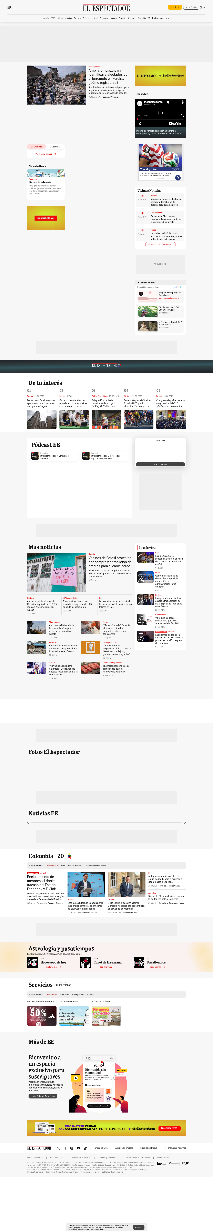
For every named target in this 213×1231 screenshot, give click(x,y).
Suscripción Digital (148, 1148)
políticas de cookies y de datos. (92, 1229)
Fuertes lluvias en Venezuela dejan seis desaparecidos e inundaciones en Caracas (63, 648)
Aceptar (138, 1227)
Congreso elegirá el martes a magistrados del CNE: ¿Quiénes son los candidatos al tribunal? (171, 403)
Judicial (52, 663)
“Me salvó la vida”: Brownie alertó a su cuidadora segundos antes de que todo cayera (166, 236)
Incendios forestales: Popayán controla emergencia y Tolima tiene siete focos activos (159, 132)
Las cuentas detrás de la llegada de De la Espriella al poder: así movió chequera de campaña (169, 639)
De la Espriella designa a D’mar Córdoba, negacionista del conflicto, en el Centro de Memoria (126, 905)
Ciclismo (30, 598)
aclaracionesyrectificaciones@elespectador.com (114, 1167)
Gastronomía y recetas (112, 662)
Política (158, 572)
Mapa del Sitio (101, 1148)
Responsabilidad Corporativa (137, 1158)
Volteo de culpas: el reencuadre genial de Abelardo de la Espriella (167, 620)
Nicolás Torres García (171, 886)
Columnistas (160, 614)
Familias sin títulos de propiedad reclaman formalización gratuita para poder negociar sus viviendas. (110, 573)
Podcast (94, 453)
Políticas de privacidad (81, 1158)
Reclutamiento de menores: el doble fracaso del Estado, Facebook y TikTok (41, 882)
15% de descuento (68, 1001)
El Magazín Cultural (71, 598)
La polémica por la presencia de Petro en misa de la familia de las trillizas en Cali (115, 604)
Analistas (152, 893)
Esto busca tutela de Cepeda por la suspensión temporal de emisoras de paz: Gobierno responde (85, 905)
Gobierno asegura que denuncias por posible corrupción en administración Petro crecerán (166, 581)
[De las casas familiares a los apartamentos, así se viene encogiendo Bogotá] (42, 419)
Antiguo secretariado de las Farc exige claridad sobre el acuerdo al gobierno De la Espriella (165, 879)
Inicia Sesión (191, 7)
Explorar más (52, 967)
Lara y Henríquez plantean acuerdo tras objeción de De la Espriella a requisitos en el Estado (168, 602)
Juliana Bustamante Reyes (173, 903)
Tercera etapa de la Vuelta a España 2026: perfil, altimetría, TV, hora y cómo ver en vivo (137, 403)
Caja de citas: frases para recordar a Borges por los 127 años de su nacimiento (77, 604)
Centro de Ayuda (57, 1158)
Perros (153, 230)
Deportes (44, 453)
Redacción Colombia (111, 97)
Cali (100, 598)
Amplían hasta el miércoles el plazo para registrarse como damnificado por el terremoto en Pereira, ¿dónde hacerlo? (109, 90)
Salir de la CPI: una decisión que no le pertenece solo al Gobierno (166, 898)
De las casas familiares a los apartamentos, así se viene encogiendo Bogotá (41, 403)
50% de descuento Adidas (40, 1001)
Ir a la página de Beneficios (43, 1096)
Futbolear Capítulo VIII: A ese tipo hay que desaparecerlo (105, 457)
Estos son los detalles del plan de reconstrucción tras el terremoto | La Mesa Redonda (73, 403)
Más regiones (94, 67)
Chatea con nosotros (177, 1148)
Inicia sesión (53, 191)
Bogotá (154, 196)
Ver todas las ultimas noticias (160, 244)
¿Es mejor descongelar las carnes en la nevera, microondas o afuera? (116, 668)
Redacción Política (89, 912)
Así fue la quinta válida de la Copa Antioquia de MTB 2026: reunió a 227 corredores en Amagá (42, 605)
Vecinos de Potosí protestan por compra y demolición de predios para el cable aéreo (166, 201)
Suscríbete (175, 7)
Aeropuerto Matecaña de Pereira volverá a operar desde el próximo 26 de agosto (166, 218)
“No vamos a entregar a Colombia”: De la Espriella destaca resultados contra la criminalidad (63, 670)
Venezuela (53, 642)
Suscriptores (161, 632)
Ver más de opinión (44, 154)
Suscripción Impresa (124, 1148)
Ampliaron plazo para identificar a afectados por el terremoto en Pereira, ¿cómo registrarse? (109, 76)
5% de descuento (101, 1001)
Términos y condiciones (108, 1158)
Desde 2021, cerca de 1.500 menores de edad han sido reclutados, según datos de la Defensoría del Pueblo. (45, 896)
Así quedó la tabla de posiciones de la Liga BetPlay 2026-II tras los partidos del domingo (103, 403)
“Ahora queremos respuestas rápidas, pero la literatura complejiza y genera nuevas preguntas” (117, 650)
